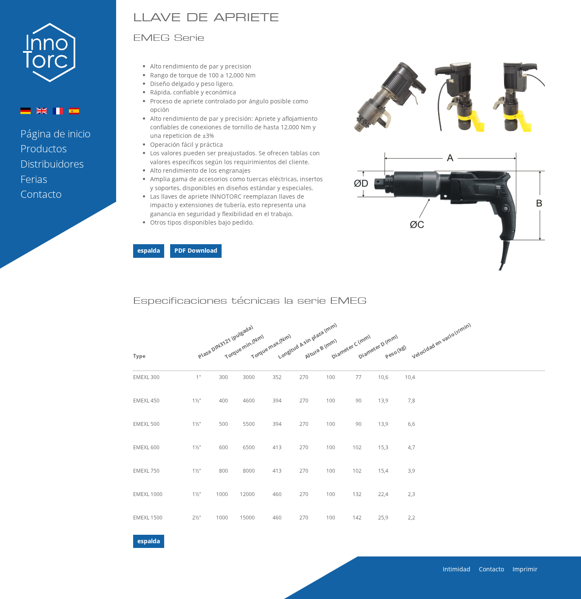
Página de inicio (55, 133)
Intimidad (456, 569)
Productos (43, 148)
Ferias (33, 179)
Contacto (41, 194)
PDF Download (195, 250)
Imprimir (525, 569)
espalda (148, 250)
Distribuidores (52, 164)
